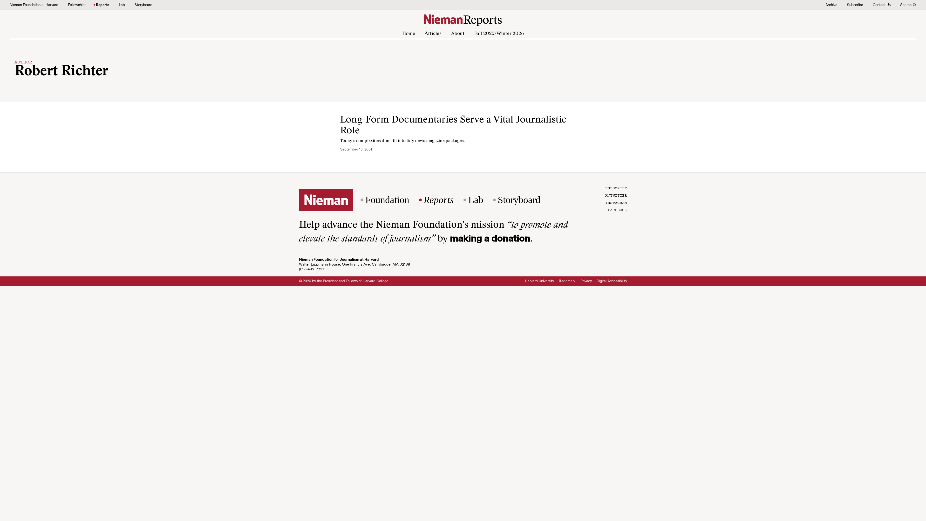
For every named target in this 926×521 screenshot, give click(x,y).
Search (906, 5)
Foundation (387, 200)
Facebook (617, 209)
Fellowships (77, 5)
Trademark (567, 281)
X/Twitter (616, 195)
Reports (102, 5)
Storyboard (143, 5)
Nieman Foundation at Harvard (34, 5)
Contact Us (882, 5)
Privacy (586, 281)
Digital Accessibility (612, 281)
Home (408, 33)
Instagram (616, 202)
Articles (433, 33)
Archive (831, 5)
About (457, 33)
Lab (122, 5)
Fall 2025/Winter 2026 (499, 33)
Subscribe (855, 5)
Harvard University (539, 281)
